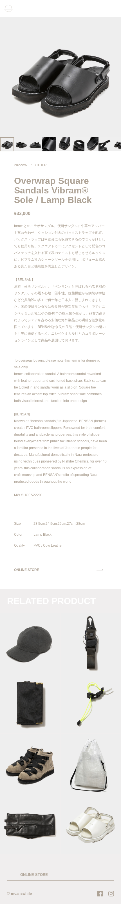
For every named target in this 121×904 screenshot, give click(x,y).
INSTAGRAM (111, 893)
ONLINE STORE (34, 875)
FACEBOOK (100, 893)
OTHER (41, 165)
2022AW (20, 165)
